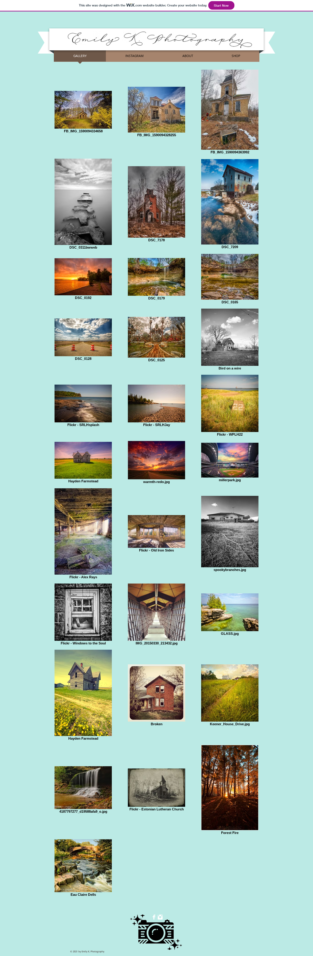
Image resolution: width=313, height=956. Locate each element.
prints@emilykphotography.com (210, 948)
